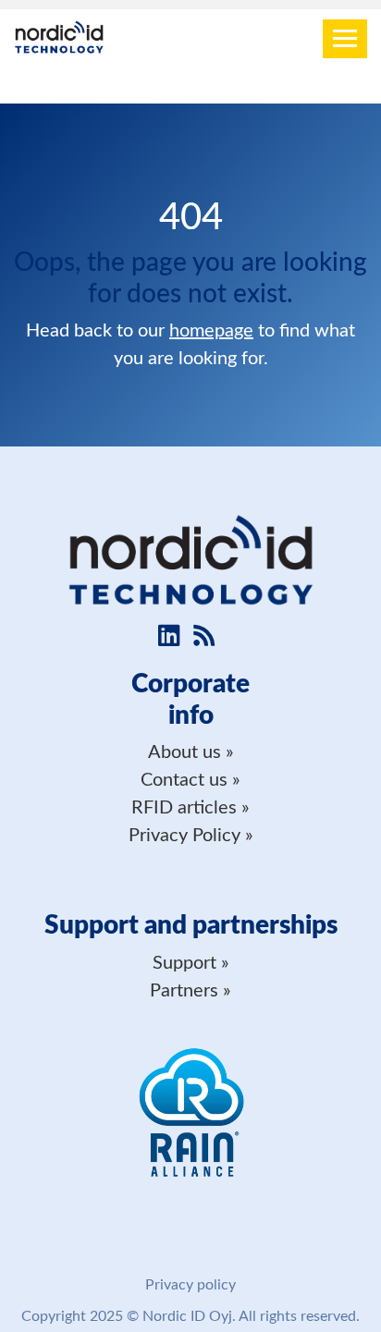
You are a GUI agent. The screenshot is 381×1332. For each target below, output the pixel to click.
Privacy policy (190, 1284)
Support (184, 963)
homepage (211, 331)
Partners (184, 991)
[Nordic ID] (59, 39)
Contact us (184, 780)
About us (184, 752)
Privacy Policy (184, 835)
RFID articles (184, 808)
